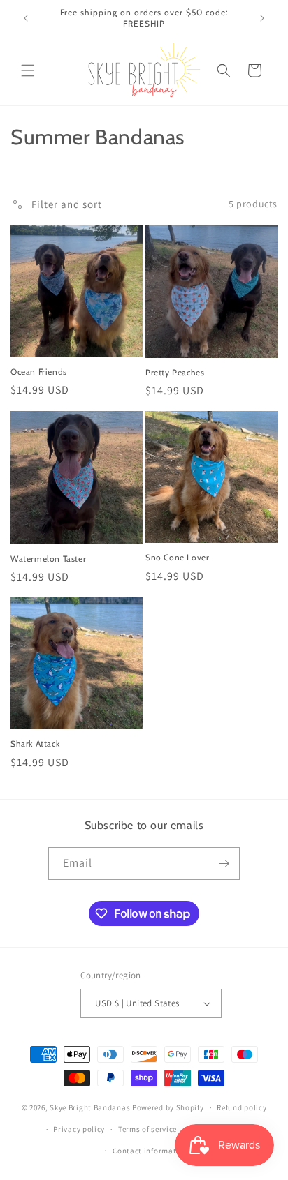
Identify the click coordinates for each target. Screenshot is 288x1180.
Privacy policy (79, 1129)
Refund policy (241, 1107)
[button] (28, 70)
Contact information (150, 1151)
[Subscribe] (223, 863)
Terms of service (147, 1129)
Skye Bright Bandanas (90, 1107)
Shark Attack (34, 743)
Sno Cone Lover (177, 557)
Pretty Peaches (174, 372)
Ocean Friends (38, 371)
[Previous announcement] (25, 18)
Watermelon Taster (48, 558)
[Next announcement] (262, 18)
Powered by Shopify (168, 1107)
